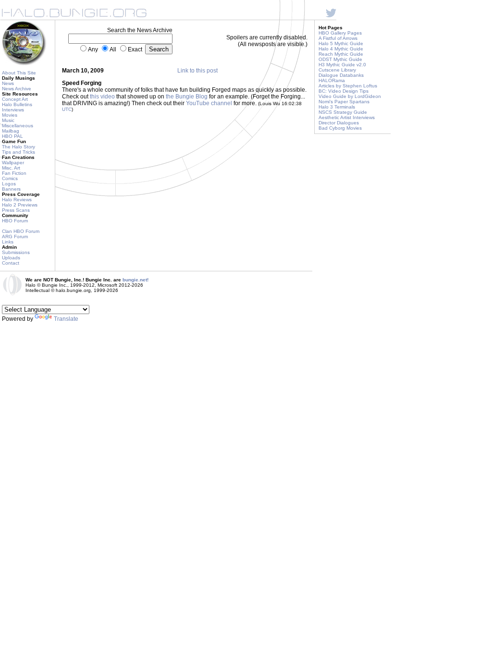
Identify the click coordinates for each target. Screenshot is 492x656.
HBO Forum (15, 220)
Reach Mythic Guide (341, 54)
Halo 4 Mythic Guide (341, 48)
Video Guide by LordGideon (350, 96)
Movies (9, 115)
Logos (9, 183)
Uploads (11, 257)
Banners (11, 189)
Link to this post (197, 70)
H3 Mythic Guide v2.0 (342, 64)
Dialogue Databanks (341, 75)
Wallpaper (13, 162)
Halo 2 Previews (19, 204)
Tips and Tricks (18, 152)
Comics (10, 178)
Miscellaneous (17, 125)
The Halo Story (18, 146)
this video (102, 96)
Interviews (13, 109)
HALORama (332, 80)
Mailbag (10, 131)
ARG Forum (15, 236)
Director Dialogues (339, 122)
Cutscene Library (337, 70)
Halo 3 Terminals (337, 106)
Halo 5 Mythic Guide (341, 43)
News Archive (16, 88)
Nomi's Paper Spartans (344, 101)
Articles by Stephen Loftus (348, 85)
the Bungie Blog (187, 96)
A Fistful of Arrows (338, 38)
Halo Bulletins (17, 104)
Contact (10, 263)
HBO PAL (12, 136)
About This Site (19, 72)
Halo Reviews (17, 199)
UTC (67, 109)
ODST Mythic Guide (340, 59)
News (8, 83)
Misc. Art (11, 167)
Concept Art (15, 99)
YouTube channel (209, 103)
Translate (66, 319)
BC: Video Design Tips (344, 91)
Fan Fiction (14, 173)
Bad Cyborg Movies (340, 128)
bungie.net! (135, 279)
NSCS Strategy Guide (343, 112)
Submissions (16, 252)
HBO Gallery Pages (340, 33)
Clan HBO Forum (20, 231)
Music (8, 120)
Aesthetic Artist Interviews (347, 117)
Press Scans (16, 210)
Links (7, 241)
